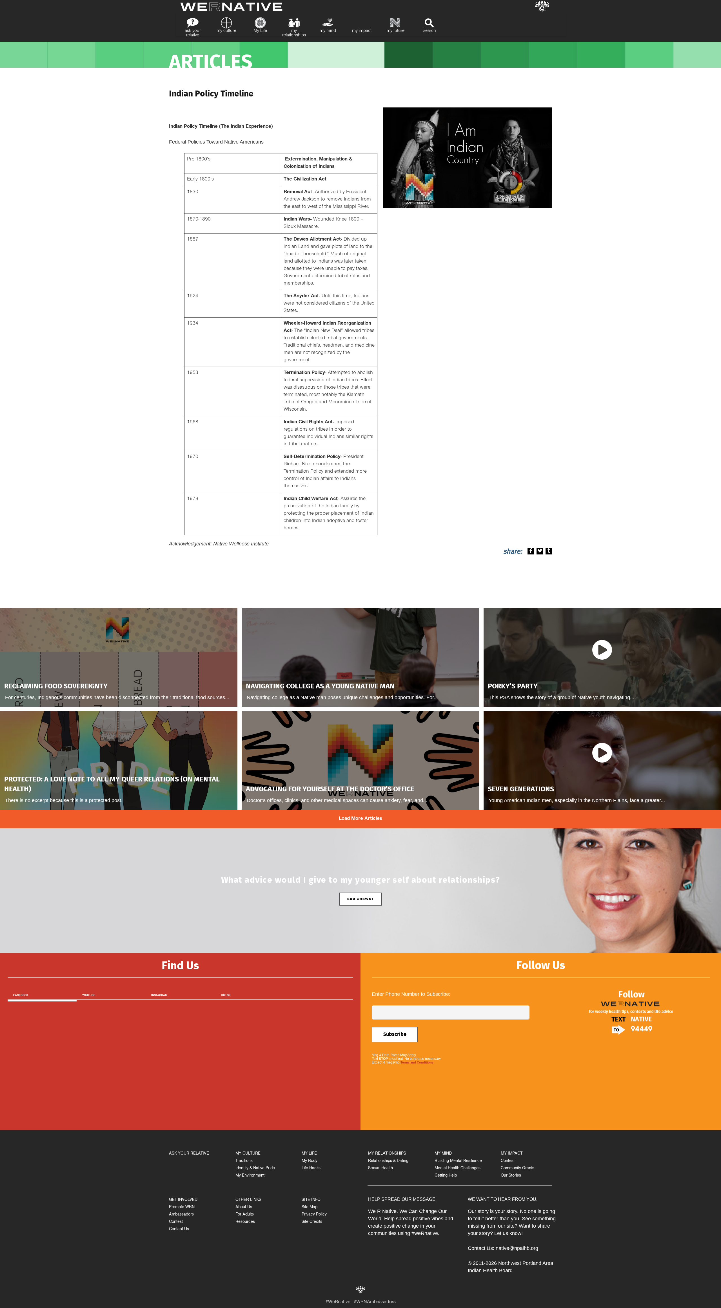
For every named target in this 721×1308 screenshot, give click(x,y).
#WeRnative (338, 1302)
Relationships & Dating (388, 1161)
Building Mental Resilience (458, 1161)
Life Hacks (311, 1168)
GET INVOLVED (183, 1200)
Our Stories (511, 1176)
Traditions (244, 1161)
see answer (360, 899)
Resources (245, 1222)
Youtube (88, 995)
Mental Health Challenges (457, 1168)
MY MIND (443, 1154)
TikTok (226, 995)
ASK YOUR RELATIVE (189, 1154)
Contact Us (179, 1229)
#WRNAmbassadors (375, 1302)
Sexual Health (380, 1168)
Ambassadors (181, 1215)
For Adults (244, 1215)
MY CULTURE (248, 1154)
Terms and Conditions (416, 1063)
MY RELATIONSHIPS (387, 1154)
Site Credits (312, 1222)
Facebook (20, 995)
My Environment (249, 1176)
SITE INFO (311, 1200)
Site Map (309, 1207)
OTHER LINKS (248, 1200)
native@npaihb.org (517, 1248)
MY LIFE (309, 1154)
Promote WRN (182, 1207)
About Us (243, 1207)
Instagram (159, 995)
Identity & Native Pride (255, 1168)
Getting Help (446, 1176)
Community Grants (517, 1168)
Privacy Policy (314, 1215)
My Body (309, 1161)
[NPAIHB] (542, 7)
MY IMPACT (511, 1154)
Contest (176, 1222)
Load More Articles (360, 819)
